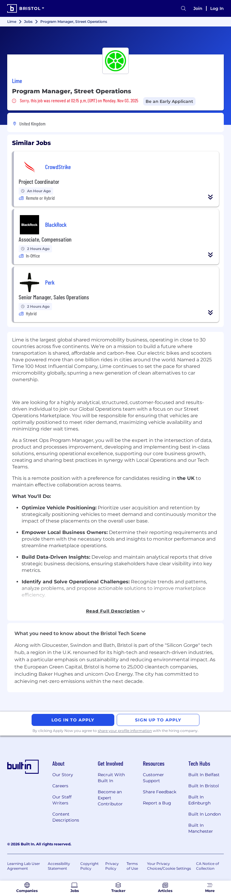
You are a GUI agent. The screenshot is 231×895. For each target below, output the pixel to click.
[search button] (183, 8)
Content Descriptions (65, 817)
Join (197, 8)
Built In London (204, 814)
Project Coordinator (39, 181)
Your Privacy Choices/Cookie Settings (169, 866)
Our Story (62, 774)
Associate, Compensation (45, 239)
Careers (60, 786)
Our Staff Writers (62, 800)
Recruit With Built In (111, 777)
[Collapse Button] (211, 197)
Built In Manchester (200, 828)
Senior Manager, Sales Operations (54, 297)
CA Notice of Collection (207, 866)
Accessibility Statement (59, 866)
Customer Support (153, 777)
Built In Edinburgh (199, 800)
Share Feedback (159, 792)
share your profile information (125, 730)
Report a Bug (157, 803)
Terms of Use (132, 866)
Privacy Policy (112, 866)
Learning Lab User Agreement (23, 866)
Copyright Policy (89, 866)
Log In (217, 8)
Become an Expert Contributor (110, 798)
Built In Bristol (203, 786)
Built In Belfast (204, 774)
